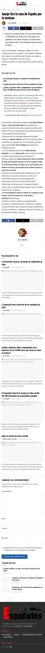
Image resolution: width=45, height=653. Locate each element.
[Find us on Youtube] (10, 647)
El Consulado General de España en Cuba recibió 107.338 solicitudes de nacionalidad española (20, 394)
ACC (7, 624)
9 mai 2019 (16, 582)
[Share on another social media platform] (37, 28)
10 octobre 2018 (24, 23)
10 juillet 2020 (17, 592)
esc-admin (12, 23)
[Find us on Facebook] (2, 647)
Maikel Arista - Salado (10, 439)
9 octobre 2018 (36, 115)
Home (3, 10)
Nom (4, 519)
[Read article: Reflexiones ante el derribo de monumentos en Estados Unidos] (6, 589)
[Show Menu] (3, 3)
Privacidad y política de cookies (32, 635)
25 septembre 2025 (16, 267)
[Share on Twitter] (26, 28)
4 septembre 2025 (24, 439)
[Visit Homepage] (22, 3)
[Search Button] (42, 3)
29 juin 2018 (7, 573)
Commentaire (7, 491)
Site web (5, 538)
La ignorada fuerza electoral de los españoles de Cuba (22, 84)
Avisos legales (6, 635)
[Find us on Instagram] (7, 647)
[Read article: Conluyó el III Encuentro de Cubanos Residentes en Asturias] (6, 580)
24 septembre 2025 (16, 356)
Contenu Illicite (7, 637)
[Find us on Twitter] (5, 647)
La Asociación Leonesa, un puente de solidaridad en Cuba (21, 79)
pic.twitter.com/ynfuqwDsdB (15, 111)
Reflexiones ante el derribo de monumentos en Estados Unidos (27, 588)
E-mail (5, 528)
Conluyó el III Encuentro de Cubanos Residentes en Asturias (27, 579)
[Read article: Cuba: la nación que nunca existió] (22, 451)
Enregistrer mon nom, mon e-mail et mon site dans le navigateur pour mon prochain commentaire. (23, 549)
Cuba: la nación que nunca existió (15, 436)
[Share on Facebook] (13, 28)
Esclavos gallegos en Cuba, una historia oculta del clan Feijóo (21, 569)
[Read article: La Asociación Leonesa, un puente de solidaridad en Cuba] (22, 280)
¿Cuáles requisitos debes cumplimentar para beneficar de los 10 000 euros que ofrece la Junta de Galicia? (22, 88)
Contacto (16, 635)
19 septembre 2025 (16, 399)
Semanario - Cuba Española (24, 626)
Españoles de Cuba (13, 10)
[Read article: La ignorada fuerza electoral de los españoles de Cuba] (22, 323)
